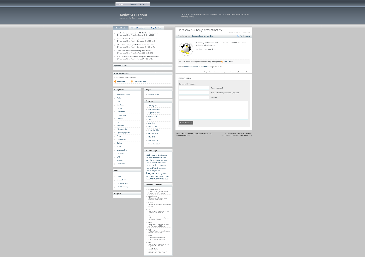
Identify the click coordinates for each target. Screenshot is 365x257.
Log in (119, 176)
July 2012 (151, 119)
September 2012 (154, 113)
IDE (118, 122)
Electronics (121, 112)
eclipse (165, 158)
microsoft (163, 165)
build (147, 155)
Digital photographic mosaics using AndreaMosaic (134, 51)
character (154, 155)
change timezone (214, 72)
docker (119, 108)
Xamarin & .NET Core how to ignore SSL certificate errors (137, 39)
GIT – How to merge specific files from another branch (136, 45)
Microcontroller (122, 129)
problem (157, 171)
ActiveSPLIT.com (133, 15)
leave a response (191, 67)
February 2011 (153, 140)
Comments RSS (140, 81)
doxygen (159, 158)
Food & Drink (121, 115)
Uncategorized (122, 150)
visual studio (164, 176)
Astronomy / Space (123, 94)
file (151, 160)
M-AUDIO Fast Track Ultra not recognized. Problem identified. (237, 134)
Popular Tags (156, 28)
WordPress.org (122, 187)
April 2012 (151, 123)
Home (121, 4)
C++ (118, 101)
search (148, 176)
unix (152, 176)
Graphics (120, 119)
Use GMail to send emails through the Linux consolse (194, 134)
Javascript (120, 126)
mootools (149, 168)
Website (214, 97)
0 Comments (121, 35)
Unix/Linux (210, 36)
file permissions (158, 160)
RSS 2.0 (227, 61)
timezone (241, 72)
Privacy (119, 136)
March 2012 (152, 126)
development (162, 155)
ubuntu (247, 72)
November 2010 (154, 144)
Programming (121, 139)
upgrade (157, 176)
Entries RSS (121, 180)
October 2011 (153, 133)
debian (227, 72)
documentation (151, 158)
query (165, 173)
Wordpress (121, 164)
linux (232, 72)
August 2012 (152, 116)
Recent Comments (138, 28)
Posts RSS (121, 81)
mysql (155, 168)
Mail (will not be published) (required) (225, 93)
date (222, 72)
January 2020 (153, 106)
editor (147, 160)
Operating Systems (198, 36)
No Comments (245, 36)
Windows (120, 160)
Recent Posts (121, 28)
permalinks (162, 168)
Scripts (119, 143)
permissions (150, 171)
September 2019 (154, 109)
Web (118, 157)
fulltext (156, 163)
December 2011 (153, 130)
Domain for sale (138, 4)
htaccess (162, 163)
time (236, 72)
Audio (119, 98)
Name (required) (217, 88)
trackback (204, 67)
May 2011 (151, 137)
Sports (119, 146)
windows (153, 179)
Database (120, 105)
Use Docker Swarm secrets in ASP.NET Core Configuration (137, 33)
